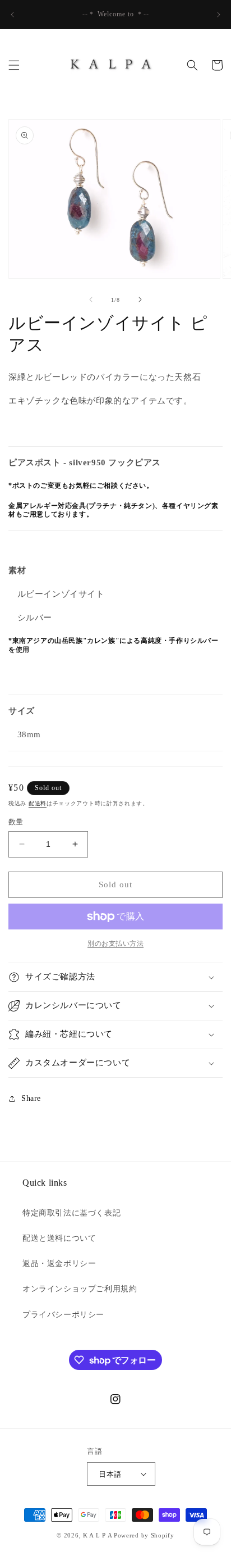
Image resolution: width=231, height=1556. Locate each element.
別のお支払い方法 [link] (115, 943)
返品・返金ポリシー (59, 1263)
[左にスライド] (90, 299)
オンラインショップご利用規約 (79, 1289)
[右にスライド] (140, 299)
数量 (16, 822)
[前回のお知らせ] (12, 14)
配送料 (38, 803)
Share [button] (31, 1098)
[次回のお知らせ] (218, 14)
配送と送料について (59, 1238)
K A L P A (98, 1535)
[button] (14, 65)
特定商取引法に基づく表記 (71, 1213)
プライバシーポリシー (63, 1314)
